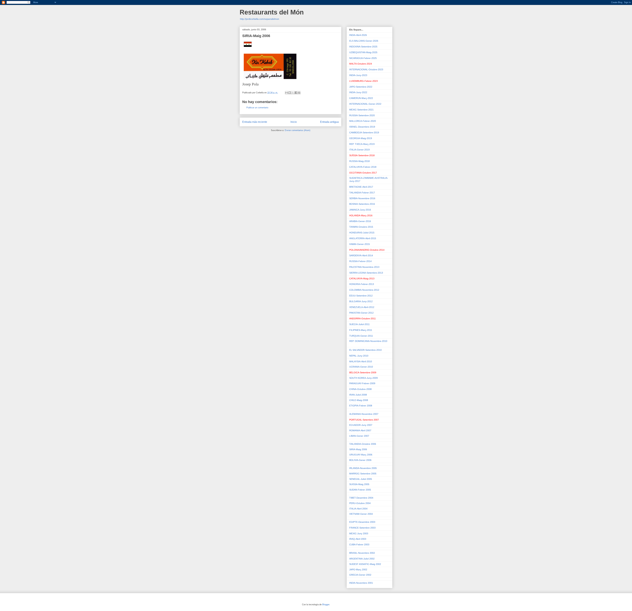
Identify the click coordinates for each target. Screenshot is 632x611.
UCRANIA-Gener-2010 (361, 366)
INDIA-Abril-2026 (358, 35)
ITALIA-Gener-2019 (359, 149)
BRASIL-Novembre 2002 (362, 553)
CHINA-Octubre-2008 (360, 389)
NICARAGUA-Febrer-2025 (363, 58)
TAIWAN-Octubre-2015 (361, 227)
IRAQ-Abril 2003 (357, 539)
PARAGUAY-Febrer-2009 (362, 383)
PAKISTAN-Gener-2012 (361, 312)
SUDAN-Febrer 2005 (360, 489)
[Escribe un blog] (289, 92)
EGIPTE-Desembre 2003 (362, 522)
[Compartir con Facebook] (296, 92)
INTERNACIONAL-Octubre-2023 (366, 69)
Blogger (325, 604)
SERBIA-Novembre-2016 (362, 198)
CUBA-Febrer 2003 (359, 544)
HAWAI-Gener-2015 (359, 244)
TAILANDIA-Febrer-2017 (362, 192)
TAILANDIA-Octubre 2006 (362, 444)
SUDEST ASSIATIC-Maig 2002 (365, 564)
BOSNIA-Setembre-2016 (362, 204)
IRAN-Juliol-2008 (358, 394)
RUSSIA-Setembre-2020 (362, 115)
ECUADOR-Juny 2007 (360, 425)
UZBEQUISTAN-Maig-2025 (363, 52)
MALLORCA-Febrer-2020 (362, 121)
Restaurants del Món (272, 12)
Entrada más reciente (254, 121)
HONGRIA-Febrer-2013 (361, 284)
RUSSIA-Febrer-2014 (360, 261)
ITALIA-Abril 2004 (358, 508)
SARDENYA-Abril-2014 (361, 255)
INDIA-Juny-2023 (358, 75)
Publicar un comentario (257, 107)
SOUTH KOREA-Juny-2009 (363, 378)
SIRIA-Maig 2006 (358, 449)
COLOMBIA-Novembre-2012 (364, 290)
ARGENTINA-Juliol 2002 (362, 558)
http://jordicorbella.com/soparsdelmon (259, 19)
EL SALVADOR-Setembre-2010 (365, 350)
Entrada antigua (329, 121)
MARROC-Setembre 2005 (362, 473)
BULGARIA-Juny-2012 (361, 301)
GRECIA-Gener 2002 (360, 574)
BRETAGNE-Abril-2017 (361, 187)
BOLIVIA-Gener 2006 (360, 460)
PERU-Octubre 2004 (360, 503)
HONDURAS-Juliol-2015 (361, 232)
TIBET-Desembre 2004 (361, 497)
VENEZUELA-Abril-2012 (361, 307)
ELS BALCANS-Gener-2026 (363, 41)
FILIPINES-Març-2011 (360, 330)
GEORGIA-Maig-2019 (360, 138)
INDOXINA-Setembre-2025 (363, 46)
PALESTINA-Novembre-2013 (364, 267)
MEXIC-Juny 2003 (359, 533)
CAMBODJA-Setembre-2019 (364, 132)
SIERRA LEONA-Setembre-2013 (366, 272)
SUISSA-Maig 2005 (359, 484)
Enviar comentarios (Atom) (297, 130)
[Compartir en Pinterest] (299, 92)
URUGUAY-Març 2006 (360, 454)
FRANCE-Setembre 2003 (362, 527)
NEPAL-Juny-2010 (358, 355)
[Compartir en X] (292, 92)
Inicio (293, 121)
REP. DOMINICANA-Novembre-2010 (368, 341)
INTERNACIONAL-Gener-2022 (365, 104)
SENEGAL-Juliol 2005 (360, 479)
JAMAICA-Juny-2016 (360, 209)
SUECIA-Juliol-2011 (359, 324)
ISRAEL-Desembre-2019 (362, 126)
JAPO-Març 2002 (358, 569)
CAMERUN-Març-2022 (361, 98)
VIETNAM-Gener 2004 (361, 514)
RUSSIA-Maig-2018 (359, 161)
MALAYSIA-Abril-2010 (360, 361)
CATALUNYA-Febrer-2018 (362, 167)
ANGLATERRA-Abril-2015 (362, 238)
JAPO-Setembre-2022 (360, 86)
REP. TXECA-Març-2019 (362, 144)
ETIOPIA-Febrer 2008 (360, 405)
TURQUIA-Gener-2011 (361, 335)
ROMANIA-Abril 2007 (360, 430)
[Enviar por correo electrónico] (286, 92)
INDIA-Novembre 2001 (361, 583)
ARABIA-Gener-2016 (360, 221)
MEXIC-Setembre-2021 (361, 109)
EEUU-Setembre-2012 (361, 295)
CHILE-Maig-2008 (358, 400)
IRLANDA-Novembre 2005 (363, 468)
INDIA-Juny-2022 (358, 92)
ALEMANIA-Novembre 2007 (364, 414)
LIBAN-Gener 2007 (359, 436)
